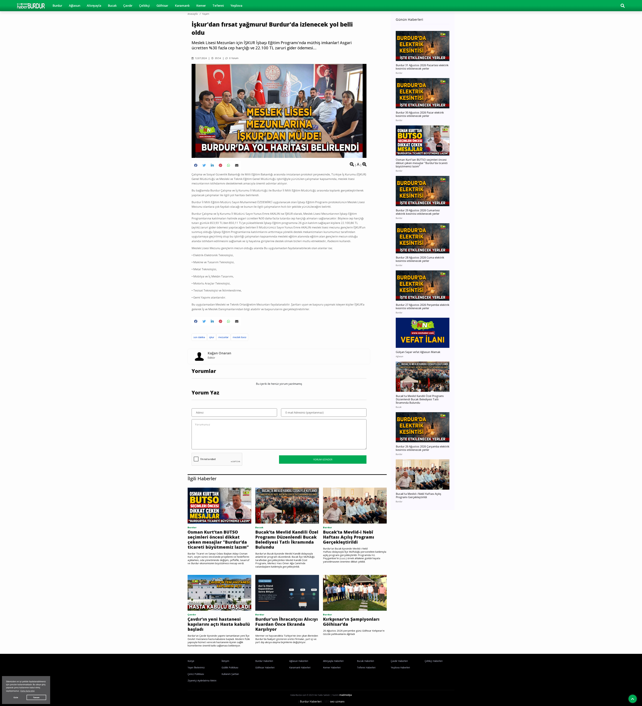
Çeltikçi (144, 6)
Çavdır (127, 6)
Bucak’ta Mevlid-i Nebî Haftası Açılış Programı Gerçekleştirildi (348, 536)
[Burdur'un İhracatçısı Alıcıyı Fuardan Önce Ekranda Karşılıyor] (287, 592)
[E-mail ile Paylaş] (237, 165)
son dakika (199, 337)
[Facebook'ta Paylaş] (196, 165)
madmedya (345, 694)
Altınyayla (94, 6)
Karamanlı (182, 6)
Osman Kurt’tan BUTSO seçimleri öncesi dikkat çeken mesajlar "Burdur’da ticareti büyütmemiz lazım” (218, 539)
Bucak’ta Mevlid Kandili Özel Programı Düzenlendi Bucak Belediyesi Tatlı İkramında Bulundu (286, 539)
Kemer (201, 6)
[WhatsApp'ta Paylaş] (229, 165)
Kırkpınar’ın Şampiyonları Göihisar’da (351, 622)
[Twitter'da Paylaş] (204, 165)
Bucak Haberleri (365, 661)
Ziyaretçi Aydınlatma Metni (202, 680)
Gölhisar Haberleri (265, 667)
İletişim (225, 661)
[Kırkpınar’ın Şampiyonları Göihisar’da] (355, 592)
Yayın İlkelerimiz (196, 667)
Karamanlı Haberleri (299, 667)
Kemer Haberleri (332, 667)
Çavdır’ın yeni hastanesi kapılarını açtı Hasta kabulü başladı (219, 624)
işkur (211, 337)
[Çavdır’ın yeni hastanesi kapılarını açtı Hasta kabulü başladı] (219, 592)
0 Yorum (233, 58)
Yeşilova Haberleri (400, 667)
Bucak (112, 6)
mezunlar (223, 337)
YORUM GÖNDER (322, 459)
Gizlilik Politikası (230, 667)
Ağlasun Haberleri (298, 661)
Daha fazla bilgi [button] (27, 691)
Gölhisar (162, 6)
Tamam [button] (36, 697)
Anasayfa (193, 13)
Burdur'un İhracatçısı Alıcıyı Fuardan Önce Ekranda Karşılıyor (286, 624)
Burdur (57, 6)
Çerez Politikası (196, 674)
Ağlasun (74, 6)
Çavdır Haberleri (399, 661)
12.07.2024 (200, 58)
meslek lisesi (239, 337)
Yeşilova (236, 6)
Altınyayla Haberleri (333, 661)
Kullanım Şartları (230, 674)
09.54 (217, 58)
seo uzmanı (337, 701)
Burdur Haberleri (264, 661)
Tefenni (218, 6)
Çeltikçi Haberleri (434, 661)
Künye (191, 661)
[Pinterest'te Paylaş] (220, 165)
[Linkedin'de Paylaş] (212, 165)
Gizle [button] (16, 697)
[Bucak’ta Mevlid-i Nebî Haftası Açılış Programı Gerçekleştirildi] (355, 505)
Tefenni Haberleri (366, 667)
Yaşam (205, 13)
